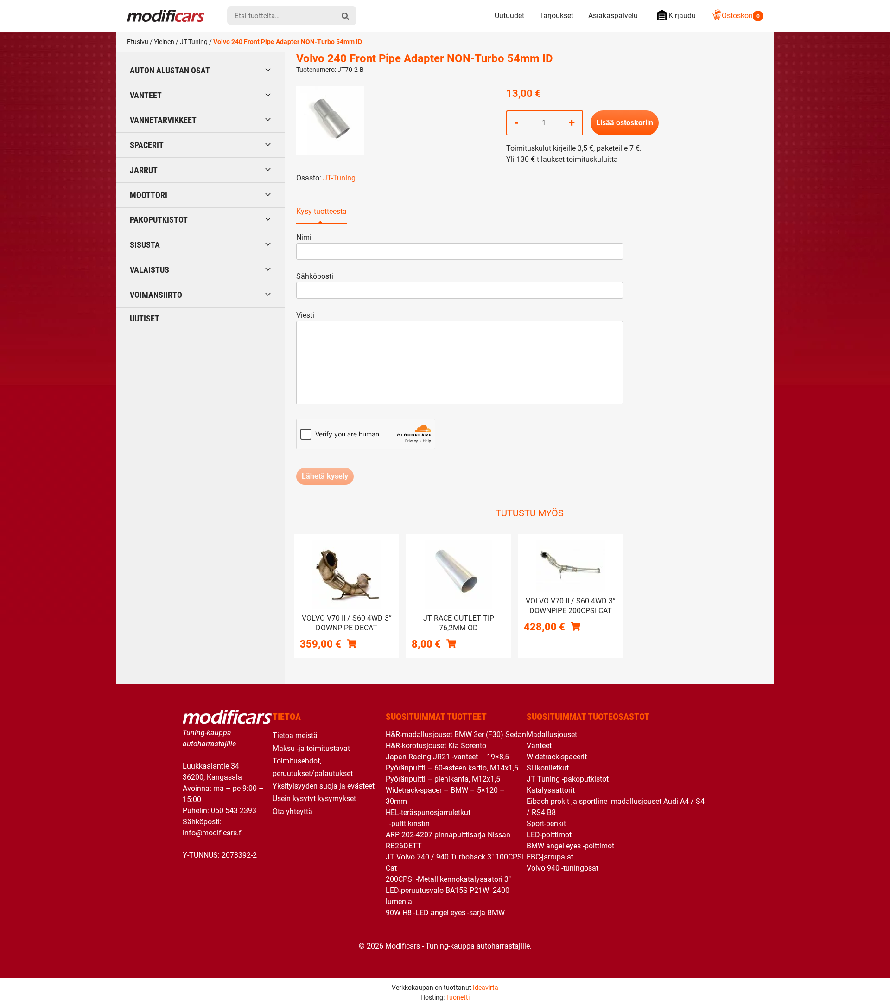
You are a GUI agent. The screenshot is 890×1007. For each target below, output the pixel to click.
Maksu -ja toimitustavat (311, 748)
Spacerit (147, 145)
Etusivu (137, 41)
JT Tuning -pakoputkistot (568, 779)
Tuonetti (458, 997)
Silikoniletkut (548, 767)
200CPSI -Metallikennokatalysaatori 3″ (448, 879)
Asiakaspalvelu (613, 15)
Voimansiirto (156, 295)
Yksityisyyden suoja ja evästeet (324, 786)
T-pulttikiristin (408, 823)
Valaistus (149, 270)
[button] (351, 643)
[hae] (345, 15)
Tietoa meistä (295, 735)
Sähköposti (314, 276)
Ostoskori (741, 15)
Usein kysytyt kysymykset (314, 798)
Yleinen (164, 41)
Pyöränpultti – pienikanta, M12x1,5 (443, 779)
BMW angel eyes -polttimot (570, 845)
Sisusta (145, 245)
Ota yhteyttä (292, 811)
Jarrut (144, 170)
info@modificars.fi (213, 832)
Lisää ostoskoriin (624, 122)
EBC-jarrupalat (550, 857)
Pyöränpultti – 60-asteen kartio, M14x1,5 (452, 767)
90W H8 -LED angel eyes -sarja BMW (445, 912)
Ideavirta (485, 987)
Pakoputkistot (159, 219)
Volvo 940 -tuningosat (562, 868)
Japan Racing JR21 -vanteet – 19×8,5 (447, 756)
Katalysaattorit (551, 790)
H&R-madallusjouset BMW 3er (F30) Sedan (456, 734)
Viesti (305, 315)
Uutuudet (509, 15)
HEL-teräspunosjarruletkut (428, 812)
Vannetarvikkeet (163, 120)
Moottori (148, 195)
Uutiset (144, 318)
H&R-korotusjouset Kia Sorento (436, 745)
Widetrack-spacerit (557, 756)
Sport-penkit (546, 823)
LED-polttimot (549, 834)
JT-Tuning (194, 41)
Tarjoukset (556, 15)
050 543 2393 (233, 810)
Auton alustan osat (170, 70)
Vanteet (146, 95)
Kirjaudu (682, 15)
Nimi (304, 237)
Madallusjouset (552, 734)
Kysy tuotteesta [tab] (321, 211)
